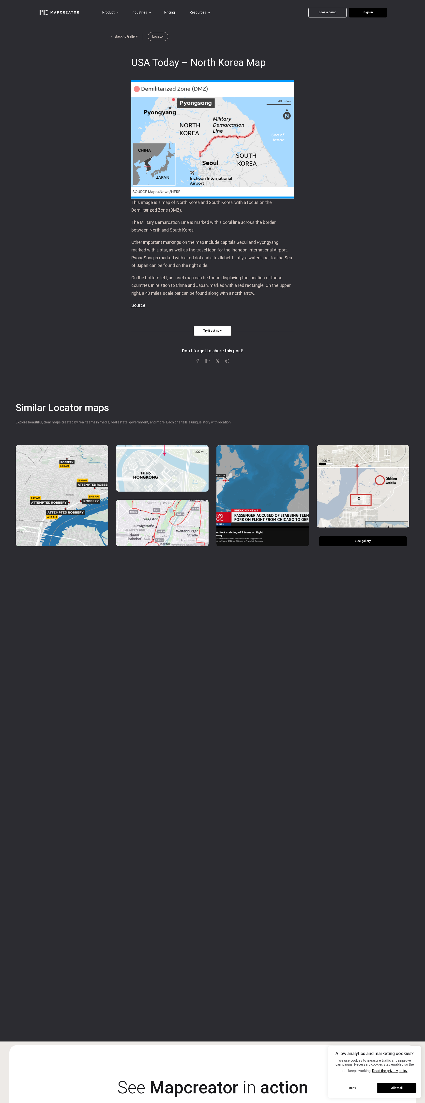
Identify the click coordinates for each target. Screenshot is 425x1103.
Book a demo (327, 12)
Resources (198, 12)
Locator (158, 36)
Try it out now (212, 330)
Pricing (169, 12)
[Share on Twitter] (217, 360)
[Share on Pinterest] (227, 360)
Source (138, 305)
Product (108, 12)
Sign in (368, 12)
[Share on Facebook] (197, 360)
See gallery (363, 541)
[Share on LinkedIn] (207, 360)
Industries (139, 12)
